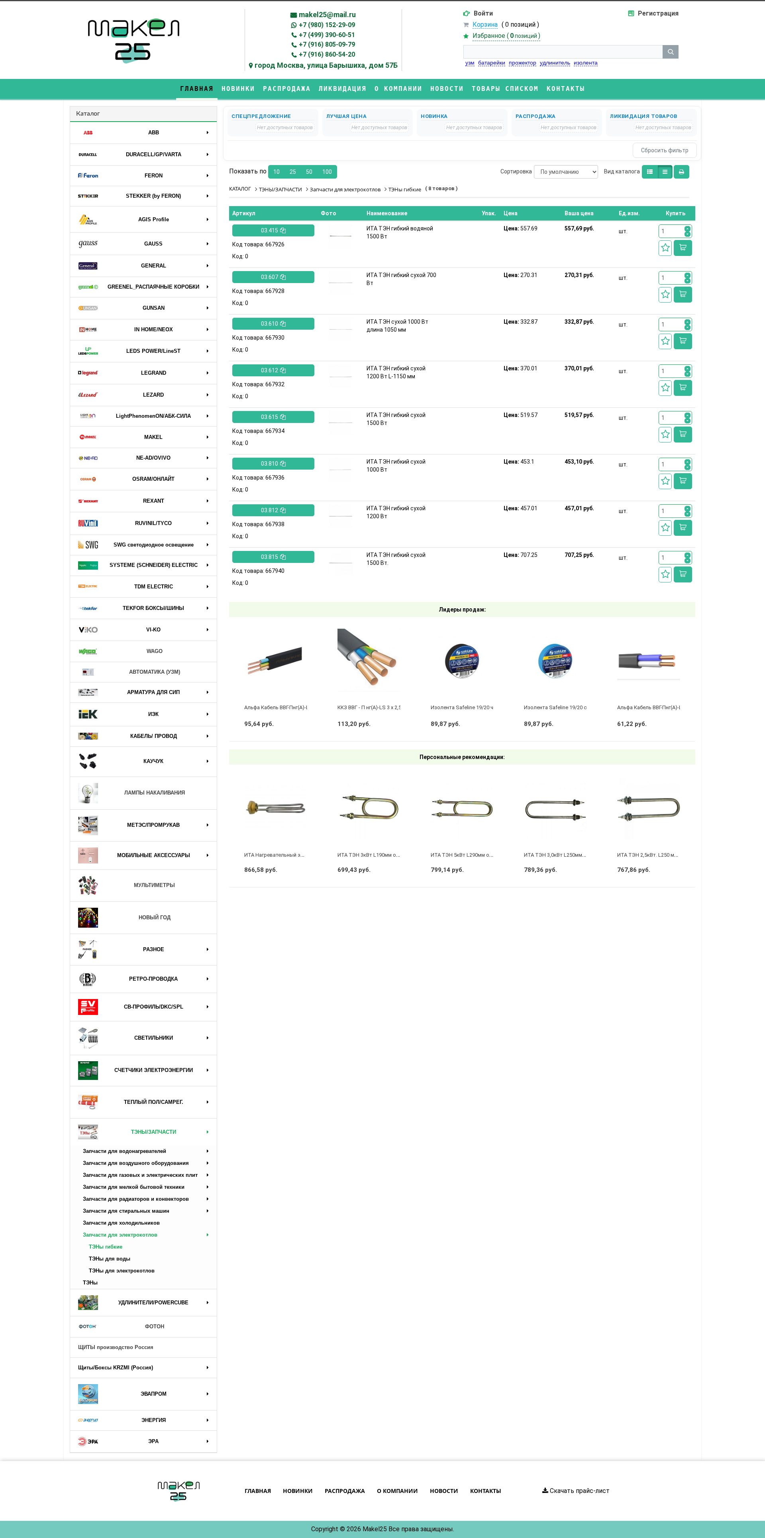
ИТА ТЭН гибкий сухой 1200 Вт (396, 512)
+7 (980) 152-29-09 (327, 25)
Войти (483, 13)
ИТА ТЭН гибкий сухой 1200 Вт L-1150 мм (396, 372)
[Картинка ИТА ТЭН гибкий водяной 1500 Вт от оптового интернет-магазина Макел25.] (340, 236)
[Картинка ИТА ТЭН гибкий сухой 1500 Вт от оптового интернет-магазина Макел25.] (340, 423)
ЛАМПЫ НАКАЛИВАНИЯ (154, 793)
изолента (586, 62)
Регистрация (658, 13)
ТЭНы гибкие (105, 1247)
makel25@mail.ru (327, 14)
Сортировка (516, 171)
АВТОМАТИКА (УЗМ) (154, 672)
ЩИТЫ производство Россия (115, 1347)
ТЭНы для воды (109, 1259)
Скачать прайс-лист (579, 1491)
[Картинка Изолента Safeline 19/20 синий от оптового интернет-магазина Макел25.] (555, 660)
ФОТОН (154, 1327)
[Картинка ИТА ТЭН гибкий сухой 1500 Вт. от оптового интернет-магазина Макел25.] (340, 563)
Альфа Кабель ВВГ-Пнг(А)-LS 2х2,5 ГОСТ (665, 707)
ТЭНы (90, 1283)
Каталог (88, 113)
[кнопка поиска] (671, 52)
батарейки (491, 62)
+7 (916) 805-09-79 (327, 44)
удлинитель (555, 62)
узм (470, 62)
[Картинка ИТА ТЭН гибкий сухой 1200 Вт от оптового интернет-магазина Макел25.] (340, 516)
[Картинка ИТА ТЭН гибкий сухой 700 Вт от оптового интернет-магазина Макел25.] (340, 283)
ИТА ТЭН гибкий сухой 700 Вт (401, 279)
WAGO (155, 651)
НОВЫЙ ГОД (155, 917)
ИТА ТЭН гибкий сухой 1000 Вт (396, 465)
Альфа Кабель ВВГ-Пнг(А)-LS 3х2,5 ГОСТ (292, 707)
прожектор (522, 62)
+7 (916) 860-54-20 (327, 54)
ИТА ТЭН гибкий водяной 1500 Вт (400, 232)
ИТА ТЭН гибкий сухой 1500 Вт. (396, 559)
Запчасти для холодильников (121, 1223)
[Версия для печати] (681, 172)
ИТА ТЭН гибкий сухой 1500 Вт (396, 419)
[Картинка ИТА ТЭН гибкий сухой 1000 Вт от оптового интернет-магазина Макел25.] (340, 470)
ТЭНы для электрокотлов (122, 1271)
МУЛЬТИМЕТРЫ (154, 885)
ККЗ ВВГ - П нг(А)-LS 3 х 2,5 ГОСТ (376, 707)
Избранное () (506, 35)
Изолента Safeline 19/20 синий (561, 707)
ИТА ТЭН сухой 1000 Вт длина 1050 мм (397, 326)
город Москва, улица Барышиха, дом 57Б (326, 65)
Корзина (485, 24)
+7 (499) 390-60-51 (327, 35)
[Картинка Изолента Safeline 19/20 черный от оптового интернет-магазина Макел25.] (462, 660)
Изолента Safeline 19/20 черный (470, 707)
